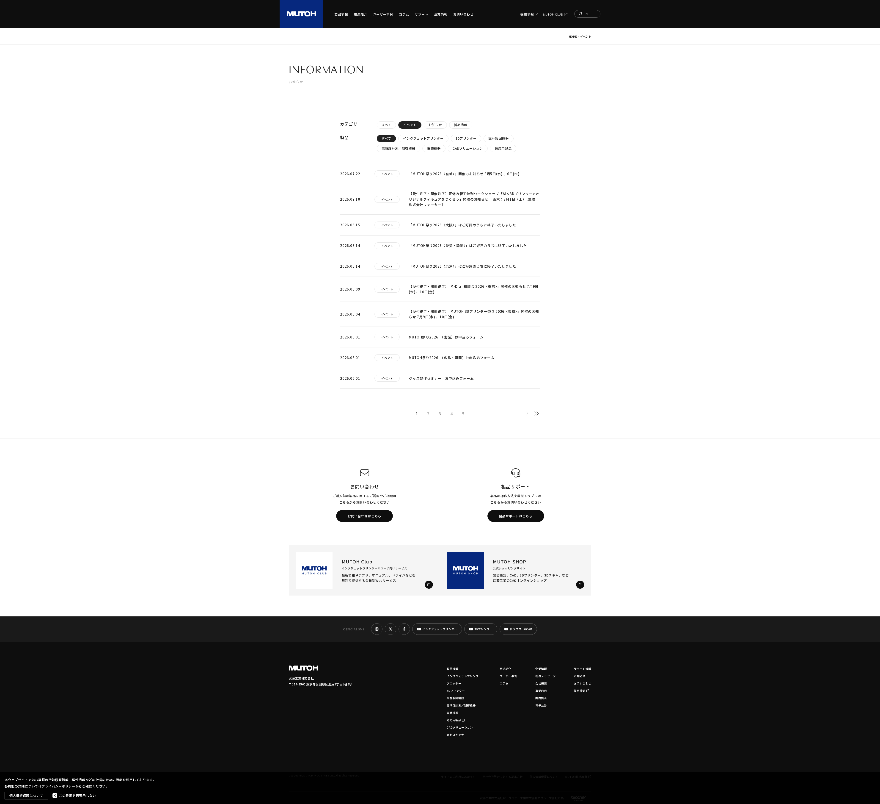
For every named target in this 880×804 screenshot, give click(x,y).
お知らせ (435, 124)
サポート (421, 14)
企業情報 (441, 14)
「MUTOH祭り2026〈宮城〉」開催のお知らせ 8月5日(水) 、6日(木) (464, 173)
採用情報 (527, 14)
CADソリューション (468, 148)
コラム (404, 14)
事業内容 (541, 691)
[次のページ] (528, 413)
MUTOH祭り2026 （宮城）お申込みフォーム (446, 337)
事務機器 (434, 148)
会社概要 (541, 683)
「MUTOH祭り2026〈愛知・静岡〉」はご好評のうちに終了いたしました (468, 245)
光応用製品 (503, 148)
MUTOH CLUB (553, 14)
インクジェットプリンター (423, 138)
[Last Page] (536, 413)
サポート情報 (582, 669)
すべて (386, 124)
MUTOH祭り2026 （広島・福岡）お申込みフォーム (451, 357)
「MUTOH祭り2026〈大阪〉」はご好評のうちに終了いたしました (462, 224)
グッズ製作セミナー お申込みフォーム (441, 378)
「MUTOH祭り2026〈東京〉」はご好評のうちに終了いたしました (462, 266)
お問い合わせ (463, 14)
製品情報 (341, 14)
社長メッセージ (545, 676)
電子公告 (541, 705)
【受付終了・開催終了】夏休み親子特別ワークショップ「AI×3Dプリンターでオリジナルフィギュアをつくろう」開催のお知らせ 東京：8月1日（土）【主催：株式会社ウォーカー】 (474, 199)
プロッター (454, 683)
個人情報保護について (26, 795)
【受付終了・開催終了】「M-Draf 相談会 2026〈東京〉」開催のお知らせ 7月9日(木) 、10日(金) (474, 289)
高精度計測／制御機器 (398, 148)
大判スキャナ (455, 735)
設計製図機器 (498, 138)
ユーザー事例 (383, 14)
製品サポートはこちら (516, 516)
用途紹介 (360, 14)
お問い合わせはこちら (364, 516)
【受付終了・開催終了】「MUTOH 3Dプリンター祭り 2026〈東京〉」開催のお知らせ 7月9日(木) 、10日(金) (474, 314)
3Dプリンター (466, 138)
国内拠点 (541, 698)
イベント (410, 124)
